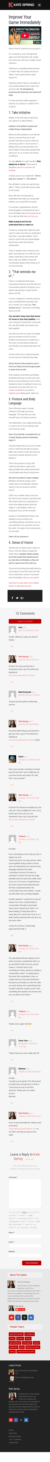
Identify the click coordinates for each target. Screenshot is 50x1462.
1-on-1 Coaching (15, 1439)
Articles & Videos (15, 1436)
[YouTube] (11, 1317)
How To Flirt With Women (24, 1377)
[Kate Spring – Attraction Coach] (21, 4)
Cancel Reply (30, 1159)
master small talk (16, 390)
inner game (27, 1343)
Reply (12, 646)
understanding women (26, 1351)
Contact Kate (13, 1443)
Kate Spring (23, 657)
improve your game (31, 577)
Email (11, 1242)
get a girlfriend (15, 1343)
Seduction (13, 1347)
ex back (20, 1339)
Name (11, 1233)
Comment (13, 1177)
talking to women (33, 1347)
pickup (36, 1343)
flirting (28, 1339)
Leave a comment (25, 621)
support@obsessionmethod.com (22, 1129)
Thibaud (21, 836)
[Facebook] (18, 1317)
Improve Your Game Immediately (24, 19)
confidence (29, 1334)
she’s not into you (31, 216)
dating (12, 1339)
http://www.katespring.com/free (22, 675)
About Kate (13, 1433)
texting (12, 1351)
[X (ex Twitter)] (24, 1317)
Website (12, 1251)
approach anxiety (16, 1334)
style (22, 1347)
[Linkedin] (31, 1317)
